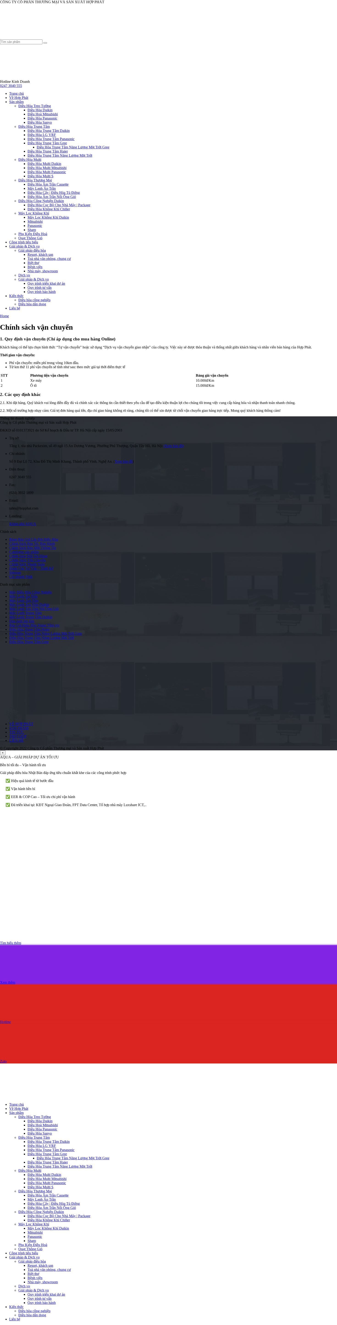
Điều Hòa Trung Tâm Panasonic (51, 139)
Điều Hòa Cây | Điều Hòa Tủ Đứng (54, 193)
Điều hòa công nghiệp (34, 300)
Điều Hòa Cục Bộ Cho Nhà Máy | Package (59, 205)
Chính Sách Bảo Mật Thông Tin (32, 548)
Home (4, 316)
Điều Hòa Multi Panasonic (47, 172)
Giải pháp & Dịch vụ (24, 246)
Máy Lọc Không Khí (33, 213)
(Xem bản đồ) (173, 446)
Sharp (32, 230)
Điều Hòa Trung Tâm (34, 126)
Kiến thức (16, 296)
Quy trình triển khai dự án (46, 283)
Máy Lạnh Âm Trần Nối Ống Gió (33, 609)
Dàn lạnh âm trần (21, 621)
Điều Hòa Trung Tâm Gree (47, 143)
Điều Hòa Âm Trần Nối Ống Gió (52, 197)
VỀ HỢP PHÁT (21, 724)
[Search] (45, 43)
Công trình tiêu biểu (23, 242)
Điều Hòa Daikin (40, 110)
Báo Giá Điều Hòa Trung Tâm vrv (34, 625)
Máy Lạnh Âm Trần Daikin (29, 605)
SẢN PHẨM (18, 728)
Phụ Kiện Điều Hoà (32, 234)
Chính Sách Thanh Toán (27, 564)
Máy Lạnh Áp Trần (42, 188)
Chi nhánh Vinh (20, 577)
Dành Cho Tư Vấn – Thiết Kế (31, 568)
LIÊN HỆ (16, 740)
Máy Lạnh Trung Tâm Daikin (30, 617)
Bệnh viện (35, 267)
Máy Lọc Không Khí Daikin (48, 217)
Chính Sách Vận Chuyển (27, 560)
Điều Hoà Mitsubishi (43, 114)
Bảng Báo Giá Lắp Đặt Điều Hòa (33, 539)
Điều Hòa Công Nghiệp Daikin (41, 201)
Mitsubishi (35, 221)
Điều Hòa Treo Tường (34, 106)
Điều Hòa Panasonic (42, 118)
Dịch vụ (24, 275)
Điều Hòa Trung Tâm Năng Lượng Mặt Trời (60, 155)
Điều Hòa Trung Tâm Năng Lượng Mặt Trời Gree (73, 147)
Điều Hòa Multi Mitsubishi (47, 168)
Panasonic (35, 226)
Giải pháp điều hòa (32, 250)
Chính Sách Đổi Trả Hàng (28, 556)
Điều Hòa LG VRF (42, 135)
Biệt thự (33, 263)
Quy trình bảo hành (42, 292)
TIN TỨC (16, 732)
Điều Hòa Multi (29, 159)
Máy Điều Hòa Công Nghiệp (30, 592)
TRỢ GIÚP (17, 736)
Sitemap (15, 572)
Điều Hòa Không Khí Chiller (49, 209)
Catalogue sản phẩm (24, 552)
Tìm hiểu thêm (10, 943)
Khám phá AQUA (22, 524)
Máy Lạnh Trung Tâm (25, 613)
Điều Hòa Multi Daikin (44, 164)
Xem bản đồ (124, 461)
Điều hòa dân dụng (32, 304)
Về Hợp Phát (18, 98)
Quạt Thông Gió (30, 238)
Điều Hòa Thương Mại (35, 180)
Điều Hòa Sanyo (40, 122)
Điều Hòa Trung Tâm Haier (48, 151)
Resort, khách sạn (40, 254)
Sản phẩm (16, 102)
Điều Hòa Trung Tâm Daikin (49, 131)
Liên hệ (14, 308)
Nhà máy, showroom (43, 271)
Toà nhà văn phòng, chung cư (49, 259)
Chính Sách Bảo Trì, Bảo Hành (32, 544)
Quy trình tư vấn (40, 287)
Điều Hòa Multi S (40, 176)
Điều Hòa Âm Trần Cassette (48, 184)
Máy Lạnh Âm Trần (23, 600)
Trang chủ (16, 93)
